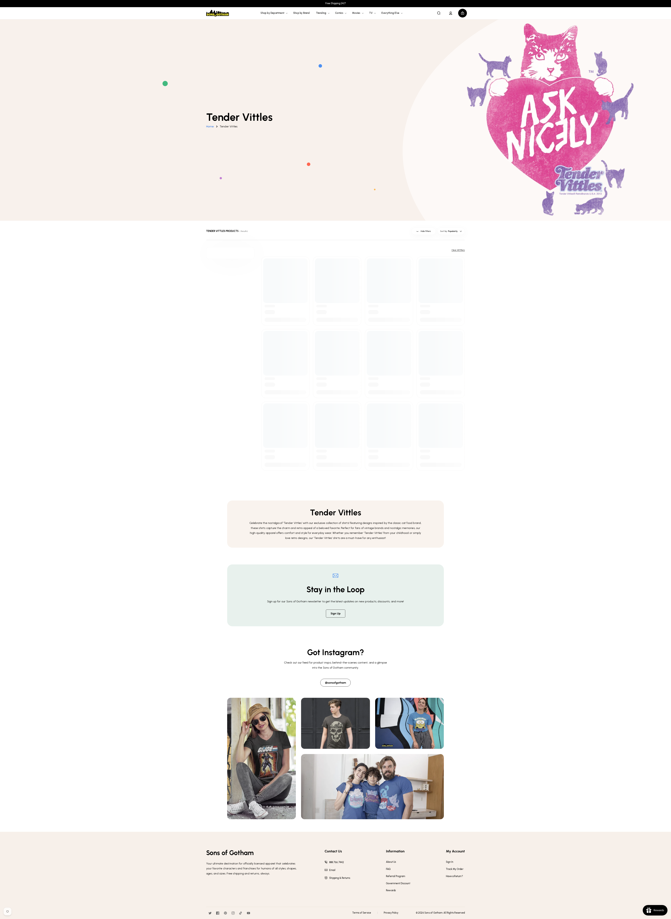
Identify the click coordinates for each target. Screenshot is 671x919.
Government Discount (398, 883)
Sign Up (336, 613)
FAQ (388, 869)
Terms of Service (361, 912)
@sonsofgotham (335, 682)
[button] (273, 13)
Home (210, 126)
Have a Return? (454, 876)
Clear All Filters (458, 250)
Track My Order (454, 869)
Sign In (449, 862)
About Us (391, 862)
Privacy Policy (391, 912)
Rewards (391, 890)
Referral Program (395, 876)
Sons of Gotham (433, 912)
